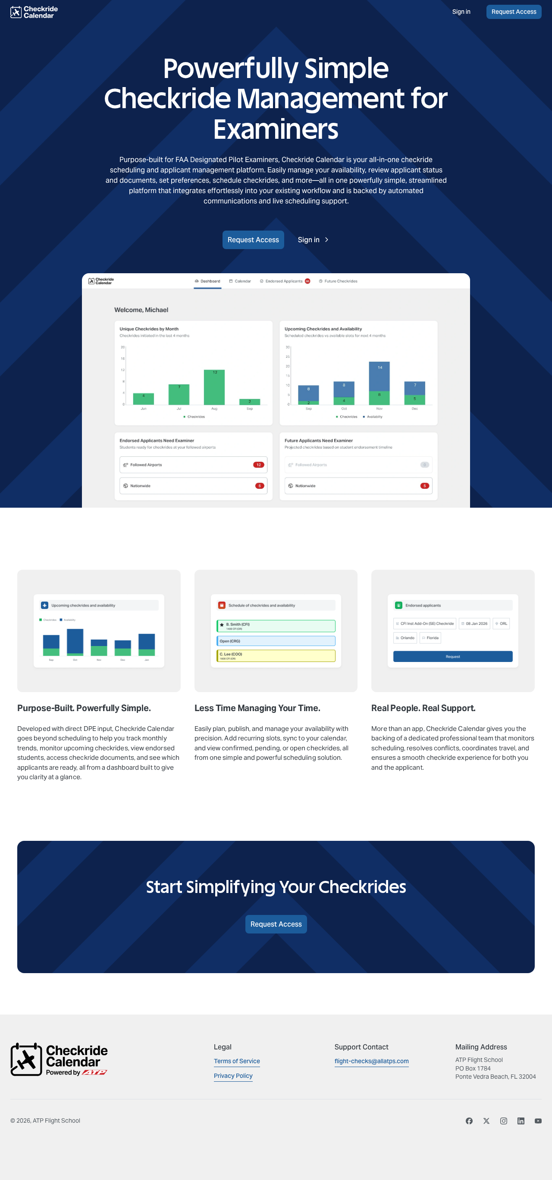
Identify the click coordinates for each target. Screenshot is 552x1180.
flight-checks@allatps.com (372, 1061)
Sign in (461, 12)
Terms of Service (237, 1061)
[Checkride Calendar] (53, 12)
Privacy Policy (233, 1076)
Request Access (514, 12)
